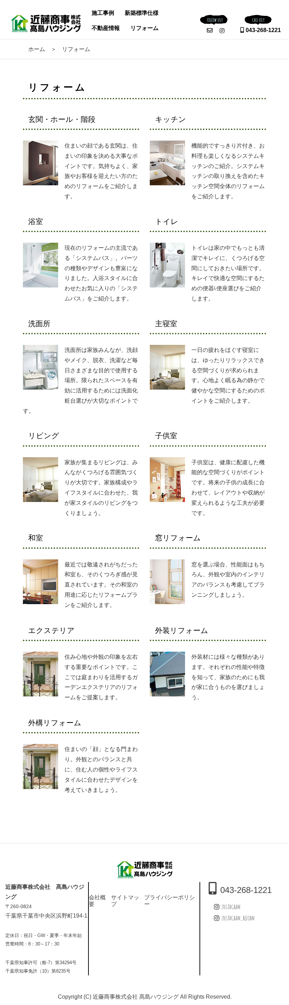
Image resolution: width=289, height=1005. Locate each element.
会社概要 (97, 900)
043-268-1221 (263, 30)
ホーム (36, 48)
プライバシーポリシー (169, 900)
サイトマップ (125, 900)
